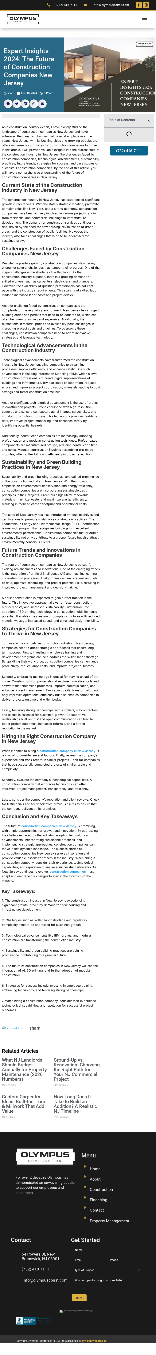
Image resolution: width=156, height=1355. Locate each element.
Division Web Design (94, 1340)
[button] (8, 103)
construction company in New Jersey (68, 751)
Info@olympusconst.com (45, 1280)
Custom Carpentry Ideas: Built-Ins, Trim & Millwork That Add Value (23, 1104)
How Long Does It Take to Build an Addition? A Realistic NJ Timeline (75, 1104)
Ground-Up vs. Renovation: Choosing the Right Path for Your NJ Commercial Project (77, 1069)
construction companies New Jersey (48, 826)
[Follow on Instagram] (146, 5)
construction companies (68, 871)
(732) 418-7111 (66, 5)
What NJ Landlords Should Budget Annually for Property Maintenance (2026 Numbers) (24, 1069)
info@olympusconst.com (111, 5)
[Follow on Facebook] (139, 5)
